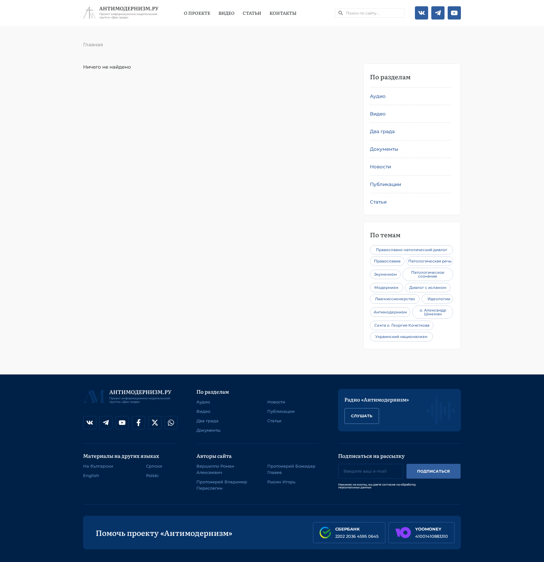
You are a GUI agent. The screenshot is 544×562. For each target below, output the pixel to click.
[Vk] (421, 13)
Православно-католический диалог (411, 249)
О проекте (197, 13)
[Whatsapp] (171, 422)
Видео (226, 13)
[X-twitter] (155, 422)
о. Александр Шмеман (433, 312)
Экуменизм (385, 274)
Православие (387, 261)
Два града (382, 131)
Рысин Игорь (281, 481)
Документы (384, 149)
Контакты (283, 13)
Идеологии (439, 298)
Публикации (385, 184)
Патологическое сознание (428, 274)
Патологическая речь (429, 261)
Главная (93, 45)
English (91, 475)
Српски (154, 466)
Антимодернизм (390, 312)
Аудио (378, 96)
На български (98, 466)
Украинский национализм (401, 336)
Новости (380, 167)
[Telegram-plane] (438, 13)
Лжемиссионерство (395, 298)
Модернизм (386, 287)
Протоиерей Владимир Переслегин (221, 485)
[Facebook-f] (138, 422)
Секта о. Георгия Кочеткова (401, 325)
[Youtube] (454, 13)
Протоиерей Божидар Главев (291, 469)
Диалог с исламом (427, 287)
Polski (152, 475)
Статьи (252, 13)
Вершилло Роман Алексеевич (215, 469)
